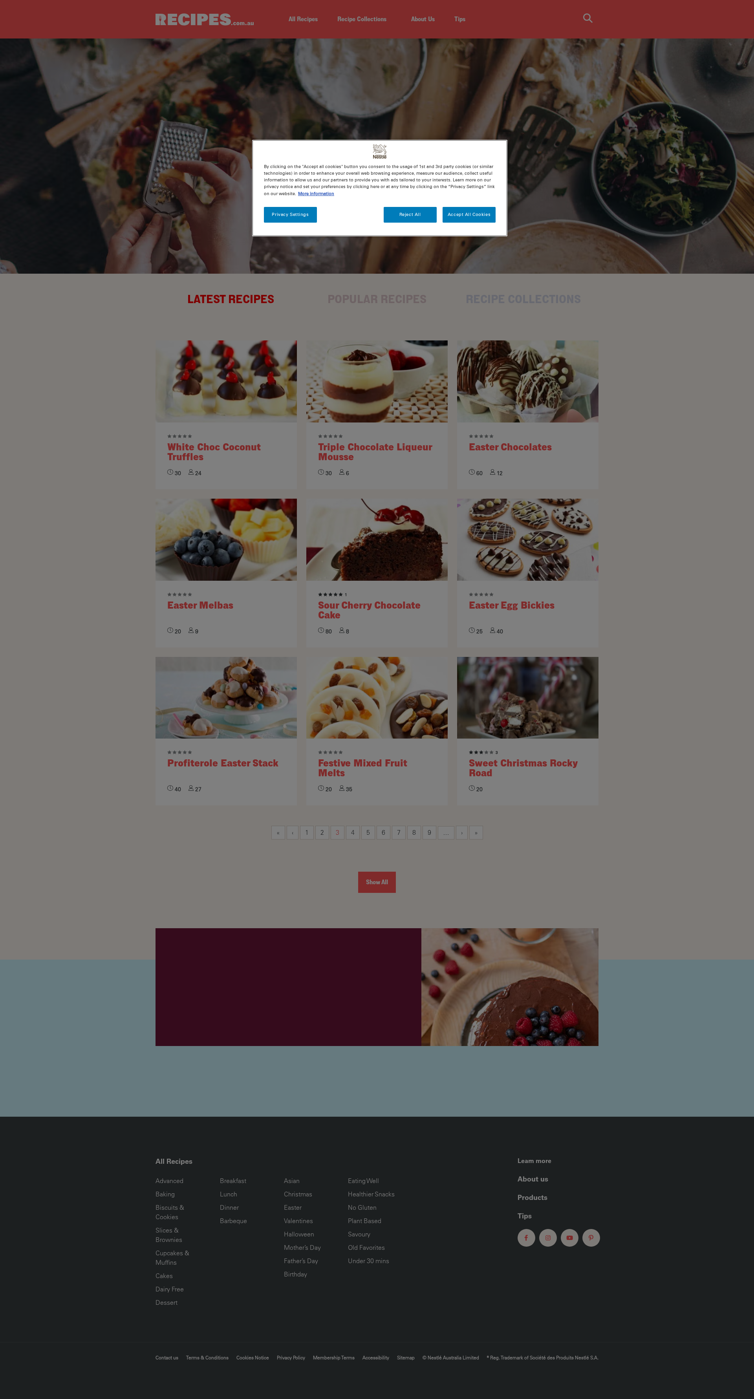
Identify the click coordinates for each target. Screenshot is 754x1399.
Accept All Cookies (469, 214)
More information (316, 193)
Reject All (410, 214)
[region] (379, 188)
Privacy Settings (290, 214)
